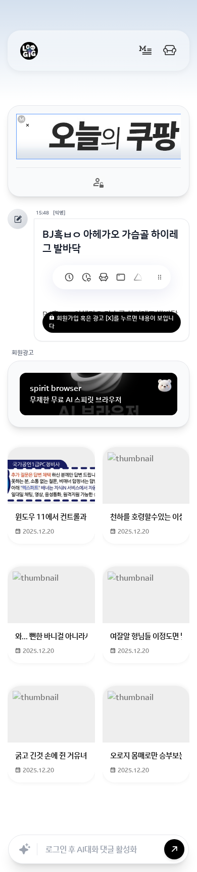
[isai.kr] (69, 277)
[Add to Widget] (175, 823)
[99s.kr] (137, 277)
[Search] (69, 823)
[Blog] (158, 823)
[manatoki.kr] (86, 277)
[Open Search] (21, 823)
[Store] (92, 823)
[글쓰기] (145, 50)
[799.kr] (120, 277)
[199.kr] (103, 277)
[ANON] (114, 823)
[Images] (136, 823)
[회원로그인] (170, 50)
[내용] (27, 125)
